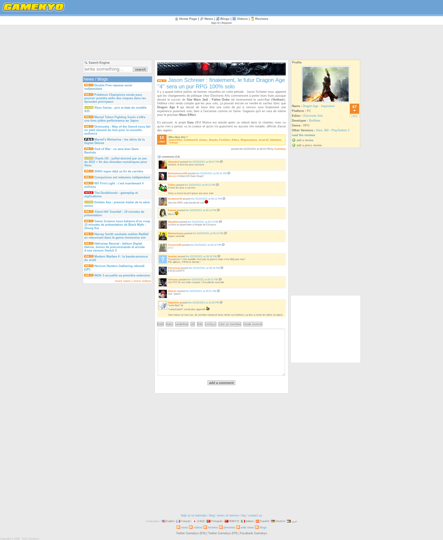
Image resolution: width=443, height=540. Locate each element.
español (264, 521)
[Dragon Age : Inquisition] (325, 102)
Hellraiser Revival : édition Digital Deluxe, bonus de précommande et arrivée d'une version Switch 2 (114, 247)
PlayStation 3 (340, 130)
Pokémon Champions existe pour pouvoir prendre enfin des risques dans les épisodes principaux (115, 98)
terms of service (228, 515)
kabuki (172, 210)
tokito (172, 184)
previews (229, 527)
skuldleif (173, 221)
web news (247, 527)
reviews (261, 19)
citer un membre (230, 324)
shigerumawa (248, 139)
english (170, 521)
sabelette (275, 139)
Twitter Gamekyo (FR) (222, 533)
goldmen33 (191, 139)
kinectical (174, 268)
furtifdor (224, 139)
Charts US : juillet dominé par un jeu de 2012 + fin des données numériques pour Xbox (115, 162)
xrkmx (235, 139)
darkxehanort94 (177, 173)
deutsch (280, 521)
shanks (213, 139)
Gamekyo (280, 148)
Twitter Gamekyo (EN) (191, 533)
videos (242, 19)
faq (243, 515)
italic (169, 324)
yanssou (173, 279)
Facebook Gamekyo (253, 533)
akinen (172, 291)
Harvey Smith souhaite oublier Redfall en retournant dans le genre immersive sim (116, 235)
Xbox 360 (322, 130)
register (227, 22)
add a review (304, 140)
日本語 (201, 521)
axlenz (203, 139)
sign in (215, 22)
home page (188, 19)
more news (123, 281)
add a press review (309, 145)
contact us (255, 515)
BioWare (314, 120)
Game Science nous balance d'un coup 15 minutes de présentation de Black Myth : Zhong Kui (117, 224)
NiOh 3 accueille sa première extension (122, 275)
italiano (250, 521)
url (192, 324)
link (200, 324)
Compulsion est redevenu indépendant (122, 177)
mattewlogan (176, 233)
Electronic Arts (313, 115)
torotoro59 (174, 244)
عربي (294, 521)
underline (182, 324)
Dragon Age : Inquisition (319, 106)
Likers (354, 115)
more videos (142, 281)
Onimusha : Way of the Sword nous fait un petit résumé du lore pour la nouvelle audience (117, 130)
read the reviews (303, 135)
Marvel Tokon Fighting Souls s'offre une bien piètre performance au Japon (114, 118)
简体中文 (234, 521)
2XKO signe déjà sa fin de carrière (118, 171)
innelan (172, 256)
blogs (225, 19)
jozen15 (263, 139)
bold (160, 324)
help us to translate (194, 515)
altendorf (174, 161)
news (208, 19)
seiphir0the (175, 139)
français (186, 521)
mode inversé (253, 324)
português (217, 521)
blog (212, 515)
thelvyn (173, 142)
